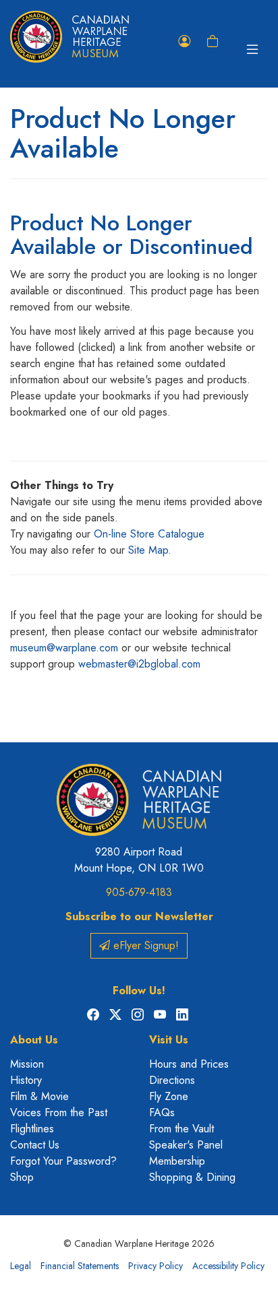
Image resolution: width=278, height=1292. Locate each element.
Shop (22, 1177)
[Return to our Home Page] (69, 36)
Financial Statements (79, 1265)
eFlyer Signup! (144, 945)
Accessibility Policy (228, 1265)
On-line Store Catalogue (149, 534)
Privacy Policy (155, 1265)
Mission (27, 1064)
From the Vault (181, 1128)
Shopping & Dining (192, 1177)
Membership (177, 1161)
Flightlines (32, 1128)
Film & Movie (39, 1096)
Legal (20, 1265)
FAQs (162, 1112)
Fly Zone (168, 1096)
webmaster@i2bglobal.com (139, 664)
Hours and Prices (189, 1064)
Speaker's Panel (186, 1145)
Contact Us (34, 1145)
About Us (34, 1039)
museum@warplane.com (64, 647)
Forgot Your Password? (63, 1161)
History (26, 1080)
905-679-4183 (139, 892)
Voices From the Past (58, 1112)
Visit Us (168, 1039)
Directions (172, 1080)
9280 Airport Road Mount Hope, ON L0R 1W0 (139, 860)
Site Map (148, 550)
